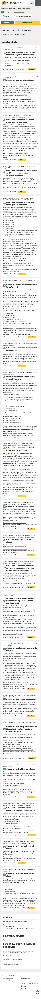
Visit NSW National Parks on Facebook (3, 996)
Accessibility (24, 976)
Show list (31, 69)
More (34, 932)
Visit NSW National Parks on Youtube (11, 996)
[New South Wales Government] (37, 992)
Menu (6, 22)
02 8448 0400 (10, 927)
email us (10, 334)
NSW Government (8, 978)
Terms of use (25, 978)
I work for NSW (6, 981)
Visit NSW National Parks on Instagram (7, 996)
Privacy (22, 981)
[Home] (4, 3)
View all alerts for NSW (11, 964)
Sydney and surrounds (16, 921)
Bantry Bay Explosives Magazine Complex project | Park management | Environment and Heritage (18, 749)
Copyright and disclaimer (29, 983)
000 (7, 940)
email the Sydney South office (20, 791)
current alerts (19, 12)
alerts (27, 22)
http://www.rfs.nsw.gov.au (14, 959)
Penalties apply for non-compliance (18, 135)
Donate (23, 989)
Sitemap (23, 986)
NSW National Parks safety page (13, 793)
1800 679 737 (9, 956)
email (22, 107)
